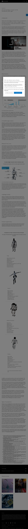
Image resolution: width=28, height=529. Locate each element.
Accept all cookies (18, 92)
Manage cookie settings (9, 92)
